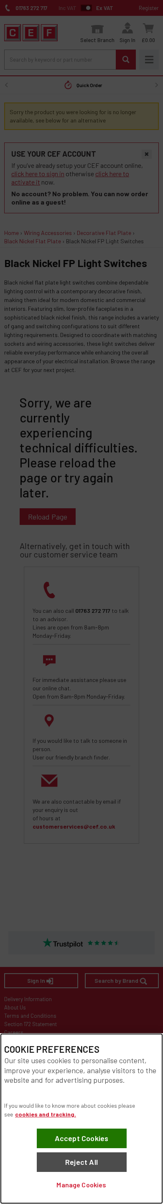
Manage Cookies (81, 1185)
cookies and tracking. (45, 1114)
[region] (81, 1118)
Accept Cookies (82, 1138)
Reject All (81, 1162)
